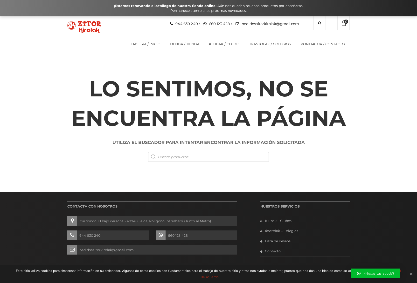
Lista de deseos (278, 241)
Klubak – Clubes (278, 221)
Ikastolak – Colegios (281, 231)
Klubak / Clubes (225, 44)
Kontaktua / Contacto (323, 44)
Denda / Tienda (184, 44)
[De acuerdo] (411, 273)
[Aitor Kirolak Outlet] (84, 27)
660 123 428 (219, 23)
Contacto (273, 251)
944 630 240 (186, 23)
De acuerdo (210, 277)
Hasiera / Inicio (145, 44)
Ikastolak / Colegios (270, 44)
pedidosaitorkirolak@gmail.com (270, 23)
